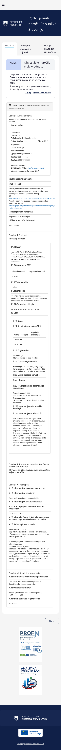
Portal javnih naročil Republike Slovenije (42, 24)
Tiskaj (28, 92)
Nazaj (51, 621)
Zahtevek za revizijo (42, 92)
